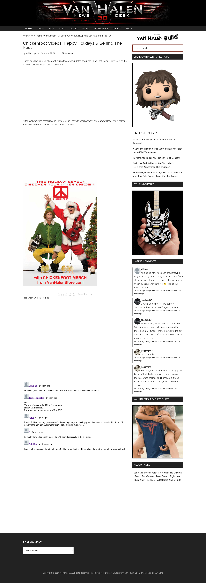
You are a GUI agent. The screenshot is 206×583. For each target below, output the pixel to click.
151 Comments (67, 53)
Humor (48, 298)
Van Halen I (139, 472)
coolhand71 (146, 300)
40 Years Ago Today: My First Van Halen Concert (156, 158)
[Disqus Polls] (75, 342)
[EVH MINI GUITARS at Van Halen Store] (157, 254)
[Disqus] (75, 416)
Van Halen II (153, 472)
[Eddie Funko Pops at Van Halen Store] (157, 126)
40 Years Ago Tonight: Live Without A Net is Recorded (155, 291)
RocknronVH (147, 350)
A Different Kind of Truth (169, 480)
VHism (144, 269)
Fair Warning (148, 476)
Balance (151, 480)
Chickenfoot (39, 298)
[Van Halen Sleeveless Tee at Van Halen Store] (157, 457)
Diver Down (161, 476)
